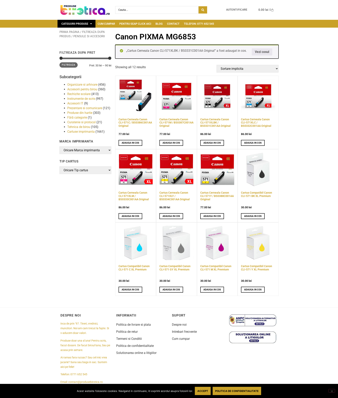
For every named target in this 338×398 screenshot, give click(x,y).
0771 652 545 (78, 374)
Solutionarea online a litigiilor (136, 353)
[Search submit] (203, 10)
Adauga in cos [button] (130, 142)
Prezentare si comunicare (84, 108)
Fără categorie (77, 117)
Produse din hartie (79, 113)
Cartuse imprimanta (81, 131)
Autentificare (236, 9)
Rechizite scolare (79, 94)
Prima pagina (69, 32)
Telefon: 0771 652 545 (199, 23)
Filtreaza (68, 64)
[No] (331, 391)
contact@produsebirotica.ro (85, 382)
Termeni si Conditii (129, 339)
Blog (159, 23)
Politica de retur (127, 332)
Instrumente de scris (81, 99)
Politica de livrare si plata (133, 324)
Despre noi (179, 324)
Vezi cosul (262, 52)
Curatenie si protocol (81, 122)
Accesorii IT (75, 103)
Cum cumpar (106, 23)
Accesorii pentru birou (82, 89)
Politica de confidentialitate (135, 346)
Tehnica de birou (78, 127)
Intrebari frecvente (184, 332)
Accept (202, 391)
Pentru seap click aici (135, 23)
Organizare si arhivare (82, 84)
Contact (173, 23)
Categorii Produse (74, 23)
